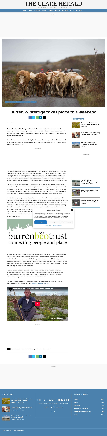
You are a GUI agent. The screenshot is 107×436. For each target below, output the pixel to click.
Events (28, 102)
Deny (53, 222)
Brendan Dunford (15, 349)
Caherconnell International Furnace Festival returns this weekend (90, 124)
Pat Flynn (13, 402)
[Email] (44, 117)
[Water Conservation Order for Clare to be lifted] (76, 192)
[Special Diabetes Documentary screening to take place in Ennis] (76, 183)
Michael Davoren (45, 349)
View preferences (66, 222)
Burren (23, 349)
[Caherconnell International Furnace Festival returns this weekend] (76, 125)
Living (7, 102)
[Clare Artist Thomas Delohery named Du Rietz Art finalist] (76, 135)
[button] (72, 210)
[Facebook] (30, 117)
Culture (22, 102)
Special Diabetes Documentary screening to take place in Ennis (89, 182)
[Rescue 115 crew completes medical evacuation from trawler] (76, 202)
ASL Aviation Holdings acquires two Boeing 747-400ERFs (89, 144)
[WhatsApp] (37, 117)
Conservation (14, 102)
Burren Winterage (31, 349)
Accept (40, 222)
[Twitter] (33, 117)
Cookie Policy (48, 225)
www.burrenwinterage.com (40, 283)
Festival (34, 102)
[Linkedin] (40, 117)
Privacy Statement (57, 225)
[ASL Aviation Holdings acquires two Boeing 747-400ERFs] (76, 145)
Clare (38, 349)
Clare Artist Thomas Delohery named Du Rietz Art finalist (90, 133)
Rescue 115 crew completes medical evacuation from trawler (89, 201)
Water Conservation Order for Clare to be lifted (89, 191)
